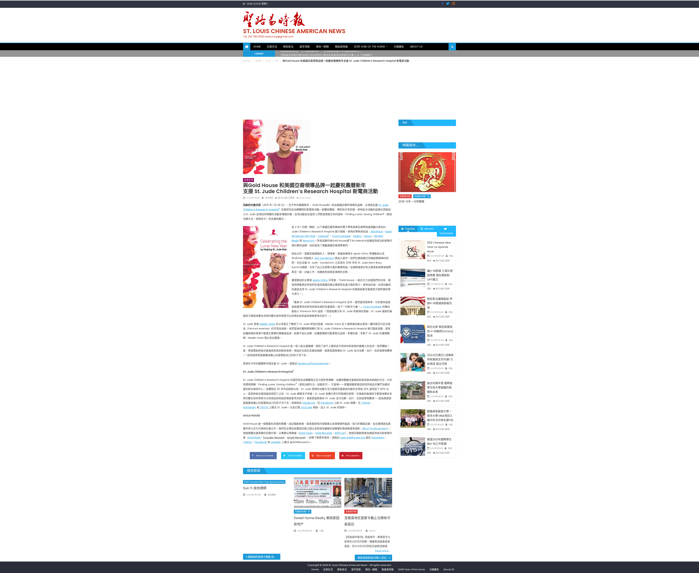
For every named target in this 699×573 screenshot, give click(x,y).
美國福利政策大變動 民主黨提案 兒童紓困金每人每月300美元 (264, 557)
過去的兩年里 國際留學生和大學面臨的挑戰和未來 (439, 387)
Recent (429, 229)
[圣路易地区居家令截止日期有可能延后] (368, 493)
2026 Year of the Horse (369, 46)
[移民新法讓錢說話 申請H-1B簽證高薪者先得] (412, 306)
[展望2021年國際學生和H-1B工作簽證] (412, 446)
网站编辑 (269, 197)
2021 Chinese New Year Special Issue (264, 481)
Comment (446, 233)
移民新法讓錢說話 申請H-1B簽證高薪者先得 (439, 303)
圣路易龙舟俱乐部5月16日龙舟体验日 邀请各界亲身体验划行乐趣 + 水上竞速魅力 (326, 53)
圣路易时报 (350, 511)
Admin (372, 530)
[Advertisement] (349, 90)
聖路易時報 (341, 46)
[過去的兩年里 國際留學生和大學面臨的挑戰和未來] (412, 390)
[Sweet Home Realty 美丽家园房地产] (317, 493)
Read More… (382, 551)
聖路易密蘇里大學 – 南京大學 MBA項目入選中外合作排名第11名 (440, 415)
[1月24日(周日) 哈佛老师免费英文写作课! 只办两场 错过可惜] (412, 362)
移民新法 (288, 46)
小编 (321, 530)
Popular (410, 229)
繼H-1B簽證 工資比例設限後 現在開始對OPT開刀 (440, 275)
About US (416, 46)
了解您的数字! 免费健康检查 (429, 201)
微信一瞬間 (322, 46)
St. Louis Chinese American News (294, 31)
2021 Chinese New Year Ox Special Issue (439, 247)
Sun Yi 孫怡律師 (254, 488)
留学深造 (305, 46)
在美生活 (272, 46)
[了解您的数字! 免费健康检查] (441, 171)
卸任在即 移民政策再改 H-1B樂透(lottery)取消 (440, 331)
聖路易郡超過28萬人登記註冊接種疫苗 (375, 558)
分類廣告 (399, 46)
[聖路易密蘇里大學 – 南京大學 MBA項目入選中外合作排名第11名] (412, 418)
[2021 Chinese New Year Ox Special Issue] (412, 249)
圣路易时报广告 (302, 511)
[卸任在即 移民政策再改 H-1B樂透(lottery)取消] (412, 334)
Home (257, 46)
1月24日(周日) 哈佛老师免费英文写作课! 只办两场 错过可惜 (440, 359)
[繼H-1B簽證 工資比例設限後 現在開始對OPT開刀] (412, 278)
